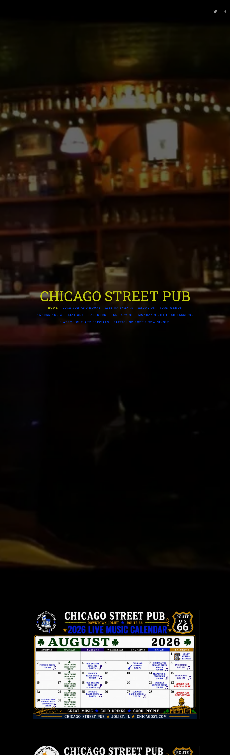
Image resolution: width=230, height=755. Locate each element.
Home (53, 307)
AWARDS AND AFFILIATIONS (60, 314)
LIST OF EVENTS (119, 307)
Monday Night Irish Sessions (166, 314)
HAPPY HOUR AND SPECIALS (84, 322)
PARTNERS (97, 314)
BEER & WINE (122, 314)
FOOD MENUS (171, 307)
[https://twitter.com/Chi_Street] (215, 11)
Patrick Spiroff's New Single (142, 322)
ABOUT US (146, 307)
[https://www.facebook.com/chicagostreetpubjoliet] (225, 11)
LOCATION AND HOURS (82, 307)
